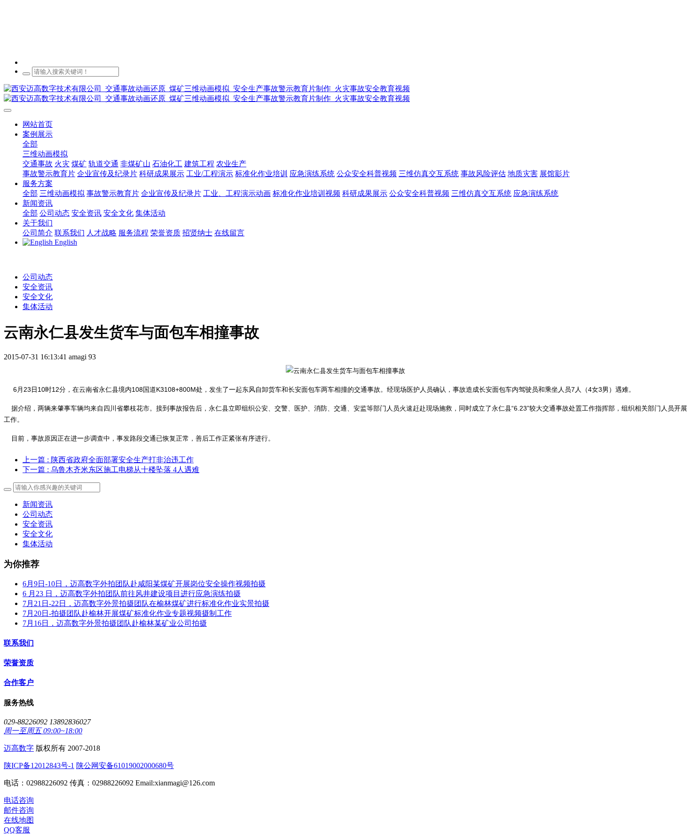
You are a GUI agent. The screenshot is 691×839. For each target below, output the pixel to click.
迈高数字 (19, 748)
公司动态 (38, 277)
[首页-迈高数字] (345, 94)
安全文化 (38, 297)
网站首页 (38, 124)
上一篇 (108, 460)
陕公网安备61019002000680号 (125, 765)
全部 (30, 144)
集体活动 (38, 307)
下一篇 (111, 470)
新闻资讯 (38, 504)
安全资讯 (38, 287)
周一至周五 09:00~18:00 (43, 731)
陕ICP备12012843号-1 (39, 765)
